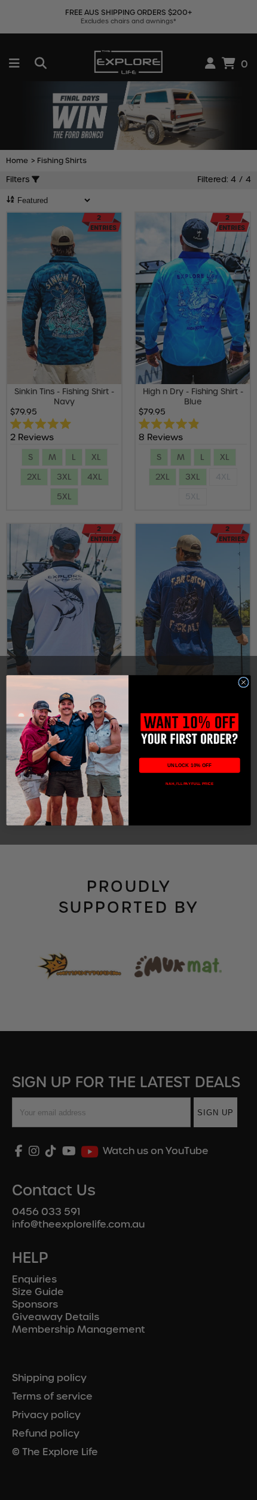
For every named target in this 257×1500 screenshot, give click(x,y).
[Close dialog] (244, 682)
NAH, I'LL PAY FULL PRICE (189, 783)
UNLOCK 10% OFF (189, 765)
